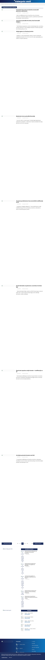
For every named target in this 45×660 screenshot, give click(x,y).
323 (27, 543)
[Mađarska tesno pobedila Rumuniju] (8, 157)
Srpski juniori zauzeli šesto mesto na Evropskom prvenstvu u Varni (31, 597)
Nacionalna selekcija (8, 4)
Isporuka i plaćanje (35, 647)
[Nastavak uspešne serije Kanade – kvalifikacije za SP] (8, 411)
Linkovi (33, 649)
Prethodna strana (7, 543)
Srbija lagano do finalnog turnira (24, 31)
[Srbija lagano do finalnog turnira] (8, 72)
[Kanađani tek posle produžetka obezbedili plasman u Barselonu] (8, 13)
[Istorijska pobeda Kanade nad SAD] (8, 496)
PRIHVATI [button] (10, 657)
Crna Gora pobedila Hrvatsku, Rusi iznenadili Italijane (28, 21)
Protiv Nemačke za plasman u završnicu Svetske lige (29, 286)
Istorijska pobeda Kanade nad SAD (25, 455)
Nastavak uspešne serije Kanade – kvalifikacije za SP (29, 371)
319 (17, 543)
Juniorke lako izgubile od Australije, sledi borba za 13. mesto (30, 577)
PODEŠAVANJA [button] (4, 657)
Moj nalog (34, 651)
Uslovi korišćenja (35, 645)
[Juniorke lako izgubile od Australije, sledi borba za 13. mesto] (22, 582)
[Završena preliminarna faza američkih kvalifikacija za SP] (8, 241)
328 (32, 543)
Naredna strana (38, 543)
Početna (2, 4)
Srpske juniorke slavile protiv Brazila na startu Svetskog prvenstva (30, 591)
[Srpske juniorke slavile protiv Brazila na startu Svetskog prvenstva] (22, 592)
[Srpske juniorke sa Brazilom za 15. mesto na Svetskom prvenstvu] (22, 556)
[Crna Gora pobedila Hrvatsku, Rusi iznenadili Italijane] (8, 24)
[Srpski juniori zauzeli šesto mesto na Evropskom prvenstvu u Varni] (22, 601)
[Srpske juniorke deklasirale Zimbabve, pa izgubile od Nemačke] (22, 569)
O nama (33, 641)
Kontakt (33, 643)
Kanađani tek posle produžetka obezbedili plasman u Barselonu (27, 10)
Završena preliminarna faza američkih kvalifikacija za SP (29, 201)
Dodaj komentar (25, 12)
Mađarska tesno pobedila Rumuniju (25, 116)
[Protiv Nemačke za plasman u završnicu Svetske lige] (8, 326)
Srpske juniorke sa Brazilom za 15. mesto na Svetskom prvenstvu (31, 552)
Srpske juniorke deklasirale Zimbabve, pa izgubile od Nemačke (30, 564)
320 (20, 543)
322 (25, 543)
